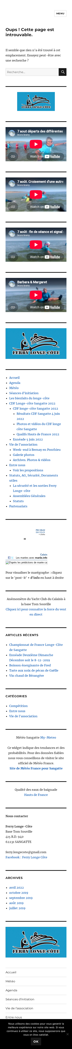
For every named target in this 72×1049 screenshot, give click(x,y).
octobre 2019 (18, 893)
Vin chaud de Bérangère (26, 675)
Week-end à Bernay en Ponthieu (37, 449)
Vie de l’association (23, 444)
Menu (60, 13)
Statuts (18, 501)
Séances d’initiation (24, 393)
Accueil (14, 377)
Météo (14, 388)
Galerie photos (23, 455)
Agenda (14, 383)
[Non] (67, 1034)
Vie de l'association (23, 716)
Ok (36, 1041)
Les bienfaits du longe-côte (29, 398)
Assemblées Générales (29, 496)
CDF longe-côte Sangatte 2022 (35, 408)
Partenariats (18, 506)
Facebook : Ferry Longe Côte (26, 857)
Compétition (18, 706)
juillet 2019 (17, 908)
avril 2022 (16, 887)
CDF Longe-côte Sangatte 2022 (32, 403)
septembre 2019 (21, 898)
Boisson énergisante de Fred (30, 665)
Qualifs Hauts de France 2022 (38, 434)
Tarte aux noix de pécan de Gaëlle (33, 670)
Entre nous (17, 465)
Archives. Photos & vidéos (31, 460)
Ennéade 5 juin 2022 (28, 439)
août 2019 (16, 903)
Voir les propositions (28, 470)
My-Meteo (48, 737)
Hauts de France (36, 795)
